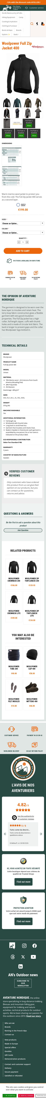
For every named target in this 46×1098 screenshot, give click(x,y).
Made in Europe (11, 1044)
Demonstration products (15, 1059)
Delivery (8, 1068)
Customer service (11, 735)
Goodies (8, 1051)
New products (10, 1040)
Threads (12, 957)
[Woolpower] (38, 47)
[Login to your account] (37, 24)
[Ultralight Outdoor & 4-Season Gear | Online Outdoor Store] (5, 8)
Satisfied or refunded (13, 1075)
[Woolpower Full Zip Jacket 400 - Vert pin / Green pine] (28, 103)
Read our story (33, 1016)
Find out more (23, 881)
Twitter (23, 957)
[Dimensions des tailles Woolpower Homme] (12, 155)
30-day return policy (36, 278)
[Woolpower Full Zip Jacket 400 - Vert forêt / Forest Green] (17, 103)
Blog (12, 946)
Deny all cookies (27, 1095)
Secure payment (11, 1072)
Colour (5, 229)
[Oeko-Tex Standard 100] (17, 123)
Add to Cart (23, 250)
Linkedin (20, 966)
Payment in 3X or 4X (34, 735)
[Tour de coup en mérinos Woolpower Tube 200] (14, 662)
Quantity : (23, 238)
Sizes (4, 219)
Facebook (34, 945)
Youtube (33, 957)
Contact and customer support (18, 1064)
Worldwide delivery (23, 278)
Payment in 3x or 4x (10, 278)
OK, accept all (11, 1095)
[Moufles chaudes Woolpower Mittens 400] (32, 694)
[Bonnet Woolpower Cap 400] (32, 662)
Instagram (24, 945)
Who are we (9, 1023)
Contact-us (9, 1034)
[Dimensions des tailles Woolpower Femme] (12, 176)
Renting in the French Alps (16, 1031)
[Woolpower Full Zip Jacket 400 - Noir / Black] (7, 103)
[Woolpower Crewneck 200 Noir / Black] (14, 574)
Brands (8, 1027)
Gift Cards (9, 1055)
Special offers (10, 1047)
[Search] (32, 24)
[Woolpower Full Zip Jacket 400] (38, 103)
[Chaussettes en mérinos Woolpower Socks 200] (14, 694)
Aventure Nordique (16, 997)
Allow (29, 125)
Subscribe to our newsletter (23, 983)
